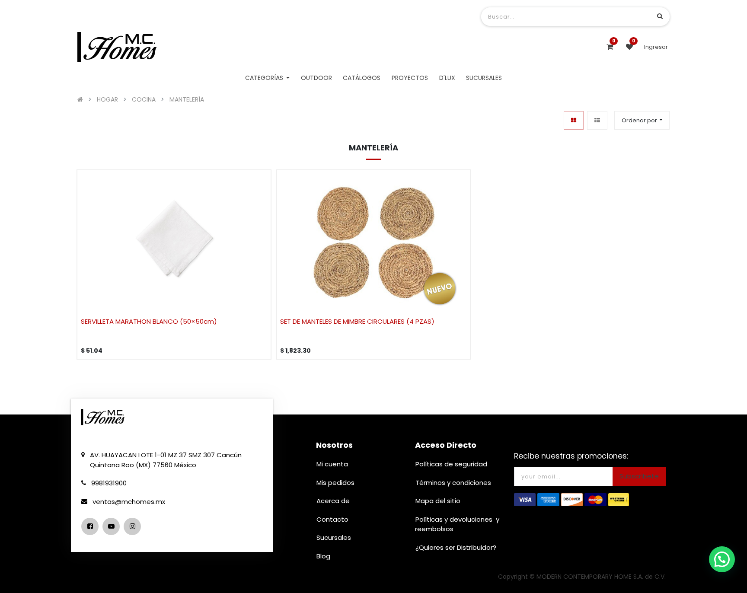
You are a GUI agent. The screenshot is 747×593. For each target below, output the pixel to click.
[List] (597, 120)
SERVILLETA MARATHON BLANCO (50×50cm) (149, 321)
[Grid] (574, 120)
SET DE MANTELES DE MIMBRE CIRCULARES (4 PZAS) (357, 321)
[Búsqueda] (660, 16)
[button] (642, 120)
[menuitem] (316, 78)
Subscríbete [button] (639, 476)
